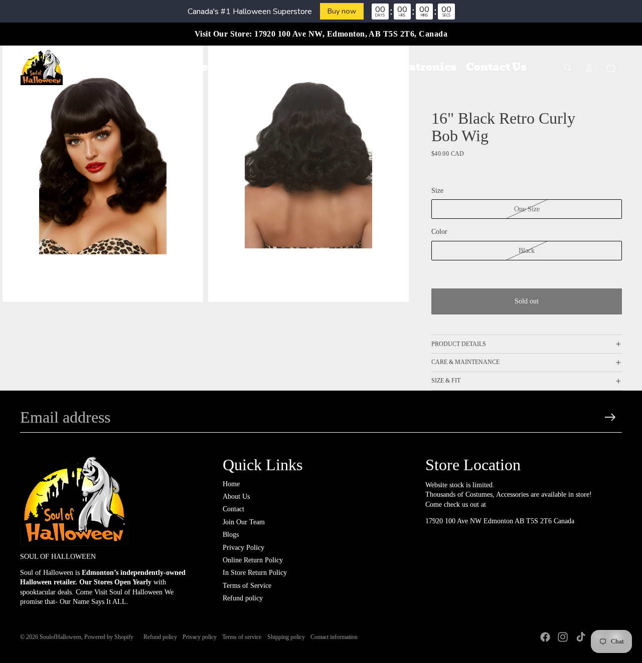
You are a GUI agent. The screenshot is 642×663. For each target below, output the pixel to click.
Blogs (231, 534)
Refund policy (243, 598)
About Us (236, 496)
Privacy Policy (243, 547)
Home (231, 484)
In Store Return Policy (255, 572)
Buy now (342, 11)
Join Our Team (244, 522)
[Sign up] (610, 417)
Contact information (334, 636)
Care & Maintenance (465, 362)
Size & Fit (445, 380)
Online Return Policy (253, 560)
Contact (233, 509)
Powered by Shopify (108, 636)
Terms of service (241, 636)
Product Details (458, 344)
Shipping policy (286, 636)
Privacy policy (200, 636)
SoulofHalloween (60, 636)
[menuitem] (132, 68)
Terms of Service (247, 585)
